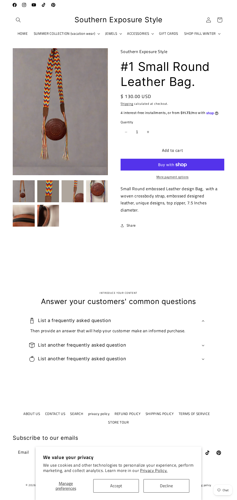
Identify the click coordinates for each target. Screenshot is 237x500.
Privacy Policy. (154, 470)
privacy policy (99, 413)
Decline (166, 486)
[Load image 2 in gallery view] (48, 191)
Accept (116, 486)
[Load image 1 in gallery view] (24, 191)
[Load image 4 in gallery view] (97, 191)
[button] (18, 19)
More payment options (172, 177)
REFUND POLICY (128, 413)
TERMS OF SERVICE (194, 413)
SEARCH (76, 413)
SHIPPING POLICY (160, 413)
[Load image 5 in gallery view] (24, 216)
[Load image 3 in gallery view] (73, 191)
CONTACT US (55, 413)
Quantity (127, 122)
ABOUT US (31, 413)
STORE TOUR (118, 422)
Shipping (127, 103)
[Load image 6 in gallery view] (48, 216)
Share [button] (131, 225)
